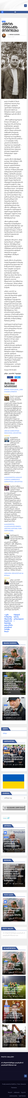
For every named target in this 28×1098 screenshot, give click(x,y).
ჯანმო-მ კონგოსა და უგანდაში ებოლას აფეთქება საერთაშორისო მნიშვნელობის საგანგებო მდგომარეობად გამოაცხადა (14, 873)
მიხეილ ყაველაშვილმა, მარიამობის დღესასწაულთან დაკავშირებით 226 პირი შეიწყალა (13, 1013)
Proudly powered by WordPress (9, 1084)
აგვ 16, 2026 (8, 764)
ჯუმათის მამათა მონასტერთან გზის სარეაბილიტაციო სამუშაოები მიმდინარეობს (14, 1038)
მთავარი (10, 1092)
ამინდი (5, 733)
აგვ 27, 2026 (8, 918)
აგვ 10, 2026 (8, 849)
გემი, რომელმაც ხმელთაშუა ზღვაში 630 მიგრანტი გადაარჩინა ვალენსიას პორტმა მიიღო (8, 623)
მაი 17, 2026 (8, 883)
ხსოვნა (3, 21)
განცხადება (17, 1092)
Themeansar (14, 1087)
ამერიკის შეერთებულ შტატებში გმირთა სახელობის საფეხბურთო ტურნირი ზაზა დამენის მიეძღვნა (13, 684)
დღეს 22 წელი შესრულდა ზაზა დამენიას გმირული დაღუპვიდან (12, 757)
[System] (14, 807)
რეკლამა (23, 1092)
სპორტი (5, 906)
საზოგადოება (6, 750)
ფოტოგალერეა (13, 1095)
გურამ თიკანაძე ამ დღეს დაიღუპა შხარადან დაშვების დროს (14, 661)
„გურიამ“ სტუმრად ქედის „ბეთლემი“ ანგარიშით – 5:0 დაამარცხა (13, 911)
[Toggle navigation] (15, 12)
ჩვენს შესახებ (22, 1095)
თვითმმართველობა (8, 1032)
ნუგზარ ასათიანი (14, 34)
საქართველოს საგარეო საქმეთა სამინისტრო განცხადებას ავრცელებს (13, 479)
